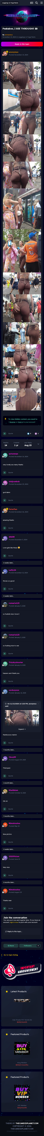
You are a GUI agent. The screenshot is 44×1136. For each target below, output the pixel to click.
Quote (10, 433)
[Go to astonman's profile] (5, 455)
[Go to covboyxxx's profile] (5, 691)
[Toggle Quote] (6, 704)
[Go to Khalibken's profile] (5, 791)
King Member (22, 1063)
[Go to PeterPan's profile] (5, 510)
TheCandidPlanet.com (27, 1123)
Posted (18, 55)
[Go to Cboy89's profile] (5, 758)
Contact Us (30, 1121)
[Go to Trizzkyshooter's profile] (5, 664)
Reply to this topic (22, 44)
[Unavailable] (22, 75)
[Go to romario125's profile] (5, 604)
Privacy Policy (16, 1121)
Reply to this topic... (14, 931)
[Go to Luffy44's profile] (5, 571)
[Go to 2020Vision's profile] (5, 858)
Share (11, 946)
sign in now (14, 922)
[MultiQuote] (4, 433)
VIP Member (22, 1105)
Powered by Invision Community (22, 1131)
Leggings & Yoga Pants (26, 37)
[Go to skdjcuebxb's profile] (5, 483)
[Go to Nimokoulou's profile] (5, 824)
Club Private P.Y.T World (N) (22, 1020)
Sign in (20, 422)
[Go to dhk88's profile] (5, 538)
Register (12, 422)
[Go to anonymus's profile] (5, 53)
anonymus (32, 704)
